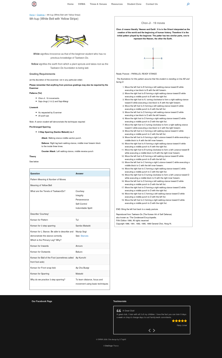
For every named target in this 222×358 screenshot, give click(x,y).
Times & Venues (98, 4)
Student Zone (134, 4)
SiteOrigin (109, 345)
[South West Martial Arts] (34, 4)
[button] (188, 4)
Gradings (41, 14)
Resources (117, 4)
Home (70, 4)
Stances (84, 235)
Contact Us (152, 4)
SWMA (81, 4)
